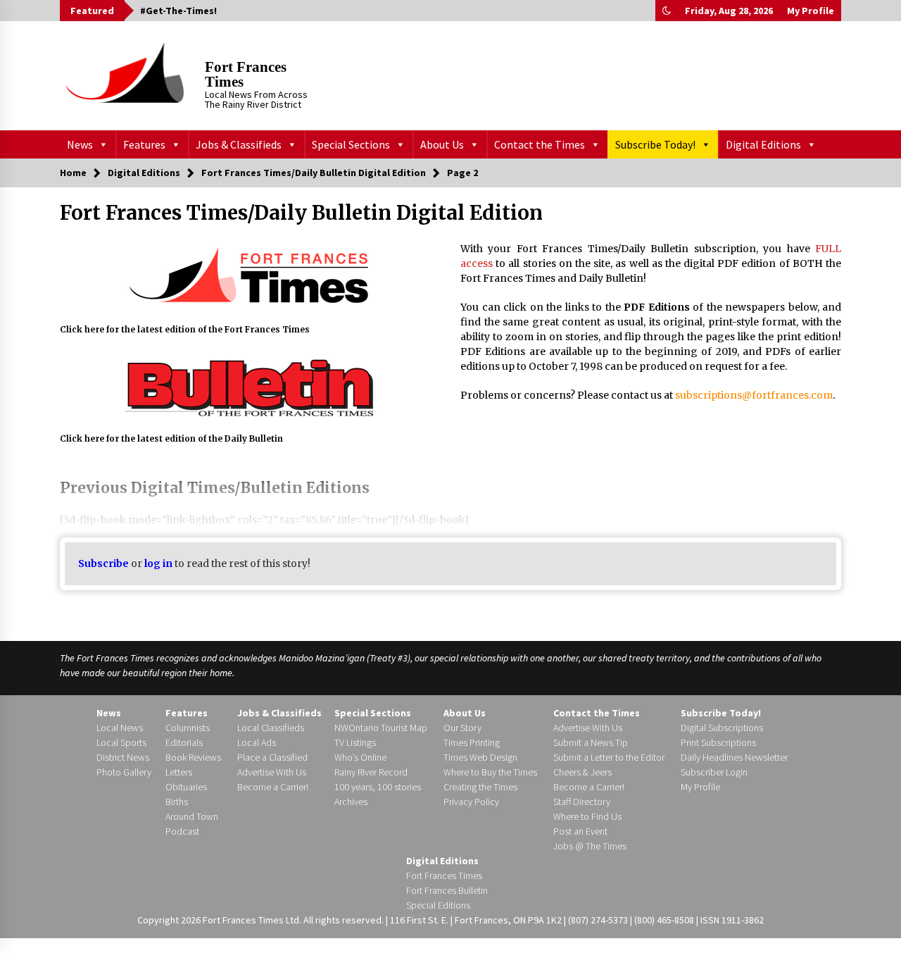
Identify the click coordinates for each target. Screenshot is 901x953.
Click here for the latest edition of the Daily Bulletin (171, 439)
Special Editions (438, 905)
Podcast (182, 831)
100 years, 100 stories (377, 786)
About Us (442, 144)
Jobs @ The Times (589, 846)
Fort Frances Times (245, 74)
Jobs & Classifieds (239, 144)
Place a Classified (272, 757)
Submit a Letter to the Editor (608, 757)
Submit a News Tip (590, 742)
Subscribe (103, 563)
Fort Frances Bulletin (447, 890)
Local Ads (256, 742)
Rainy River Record (371, 772)
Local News (119, 727)
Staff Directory (581, 801)
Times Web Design (480, 757)
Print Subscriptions (718, 742)
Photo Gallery (123, 772)
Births (176, 801)
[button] (666, 10)
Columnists (187, 727)
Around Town (191, 816)
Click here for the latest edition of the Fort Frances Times (185, 330)
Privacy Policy (471, 801)
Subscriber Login (714, 772)
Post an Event (580, 831)
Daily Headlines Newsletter (734, 757)
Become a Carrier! (272, 786)
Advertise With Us (271, 772)
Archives (350, 801)
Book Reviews (193, 757)
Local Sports (121, 742)
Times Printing (471, 742)
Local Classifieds (270, 727)
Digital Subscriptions (722, 727)
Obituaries (186, 786)
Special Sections (351, 144)
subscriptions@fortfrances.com (754, 395)
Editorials (184, 742)
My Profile (810, 10)
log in (158, 563)
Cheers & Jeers (582, 772)
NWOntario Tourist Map (380, 727)
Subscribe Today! (655, 144)
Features (144, 144)
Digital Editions (763, 144)
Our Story (462, 727)
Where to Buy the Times (490, 772)
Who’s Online (360, 757)
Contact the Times (539, 144)
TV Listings (355, 742)
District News (122, 757)
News (80, 144)
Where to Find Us (587, 816)
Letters (178, 772)
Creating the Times (480, 786)
